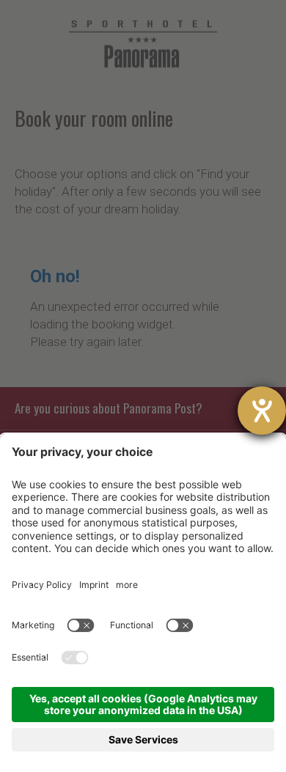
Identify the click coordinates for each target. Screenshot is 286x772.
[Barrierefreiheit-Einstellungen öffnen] (262, 410)
